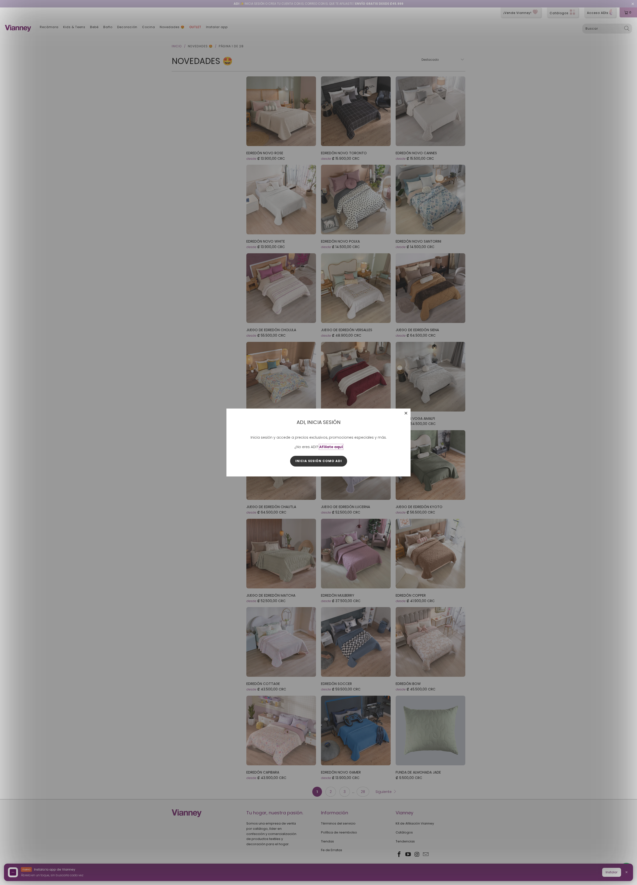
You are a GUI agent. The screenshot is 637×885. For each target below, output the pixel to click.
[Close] (406, 413)
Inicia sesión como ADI (318, 461)
